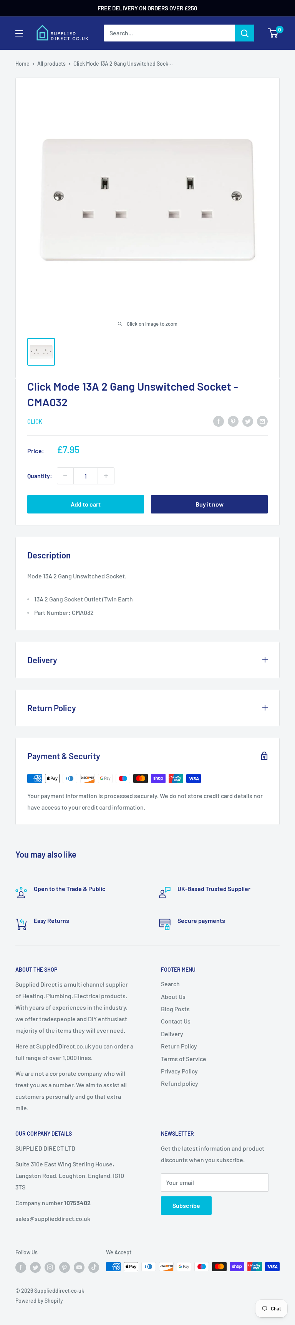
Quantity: (39, 475)
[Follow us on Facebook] (20, 1267)
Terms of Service (183, 1058)
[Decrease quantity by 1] (65, 476)
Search (170, 983)
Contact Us (176, 1021)
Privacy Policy (179, 1071)
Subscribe (186, 1205)
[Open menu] (19, 33)
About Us (173, 996)
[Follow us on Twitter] (35, 1267)
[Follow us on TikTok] (93, 1267)
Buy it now (210, 504)
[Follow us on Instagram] (50, 1267)
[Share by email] (262, 421)
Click (34, 421)
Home (22, 63)
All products (51, 63)
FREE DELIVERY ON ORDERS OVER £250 (147, 8)
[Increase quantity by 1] (106, 476)
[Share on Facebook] (218, 421)
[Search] (244, 33)
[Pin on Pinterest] (233, 421)
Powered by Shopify (39, 1300)
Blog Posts (175, 1008)
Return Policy (179, 1046)
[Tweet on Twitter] (247, 421)
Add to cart (86, 504)
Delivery (172, 1033)
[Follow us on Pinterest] (64, 1267)
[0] (273, 33)
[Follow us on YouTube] (79, 1267)
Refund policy (179, 1083)
